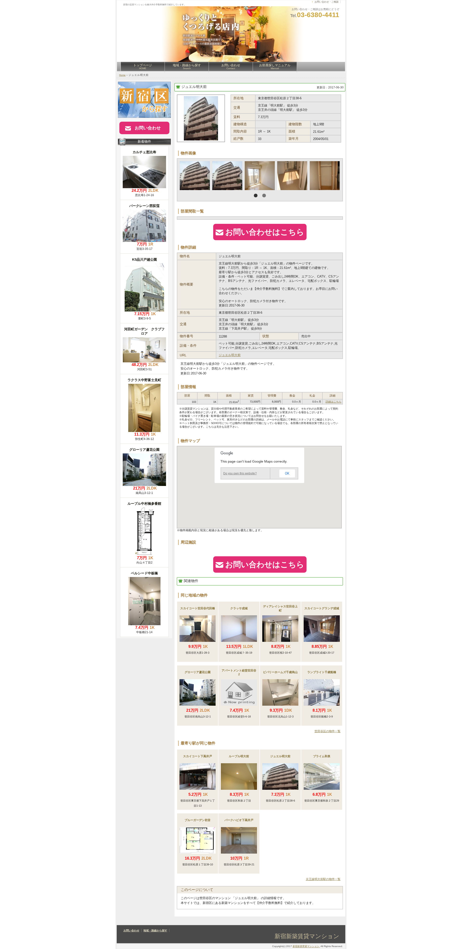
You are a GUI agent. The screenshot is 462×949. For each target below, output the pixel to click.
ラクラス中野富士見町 (144, 380)
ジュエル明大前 (194, 87)
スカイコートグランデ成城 (321, 608)
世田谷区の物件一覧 (327, 731)
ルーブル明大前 (239, 756)
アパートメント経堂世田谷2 (239, 672)
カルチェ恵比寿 (144, 152)
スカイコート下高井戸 (197, 756)
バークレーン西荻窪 (144, 206)
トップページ (142, 66)
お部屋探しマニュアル (274, 66)
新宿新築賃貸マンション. (306, 946)
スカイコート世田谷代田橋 (197, 608)
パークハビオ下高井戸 (239, 820)
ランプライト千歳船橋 (321, 672)
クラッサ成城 (239, 608)
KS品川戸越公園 (144, 259)
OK (287, 473)
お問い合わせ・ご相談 (326, 1)
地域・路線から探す (187, 66)
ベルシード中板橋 (144, 573)
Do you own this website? (240, 473)
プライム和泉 (321, 756)
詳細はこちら (333, 401)
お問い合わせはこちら (264, 232)
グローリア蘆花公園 (198, 672)
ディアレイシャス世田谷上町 (280, 608)
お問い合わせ (230, 66)
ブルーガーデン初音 (198, 820)
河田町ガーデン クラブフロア (144, 331)
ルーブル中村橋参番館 (144, 503)
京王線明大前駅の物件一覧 (323, 879)
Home (122, 75)
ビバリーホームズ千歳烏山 (280, 672)
